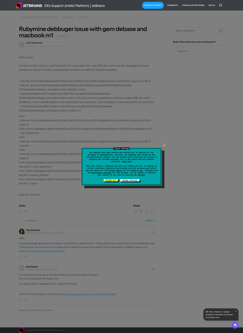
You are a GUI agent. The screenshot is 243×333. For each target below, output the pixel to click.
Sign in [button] (212, 5)
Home (29, 5)
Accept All (111, 180)
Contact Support (153, 5)
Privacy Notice (115, 170)
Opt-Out (141, 175)
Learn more (127, 161)
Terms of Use (137, 170)
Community (172, 5)
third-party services (101, 173)
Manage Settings (129, 180)
